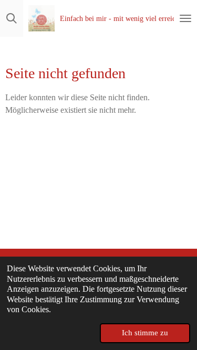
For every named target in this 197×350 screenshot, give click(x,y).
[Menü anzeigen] (185, 18)
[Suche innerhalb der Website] (11, 18)
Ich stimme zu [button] (145, 332)
